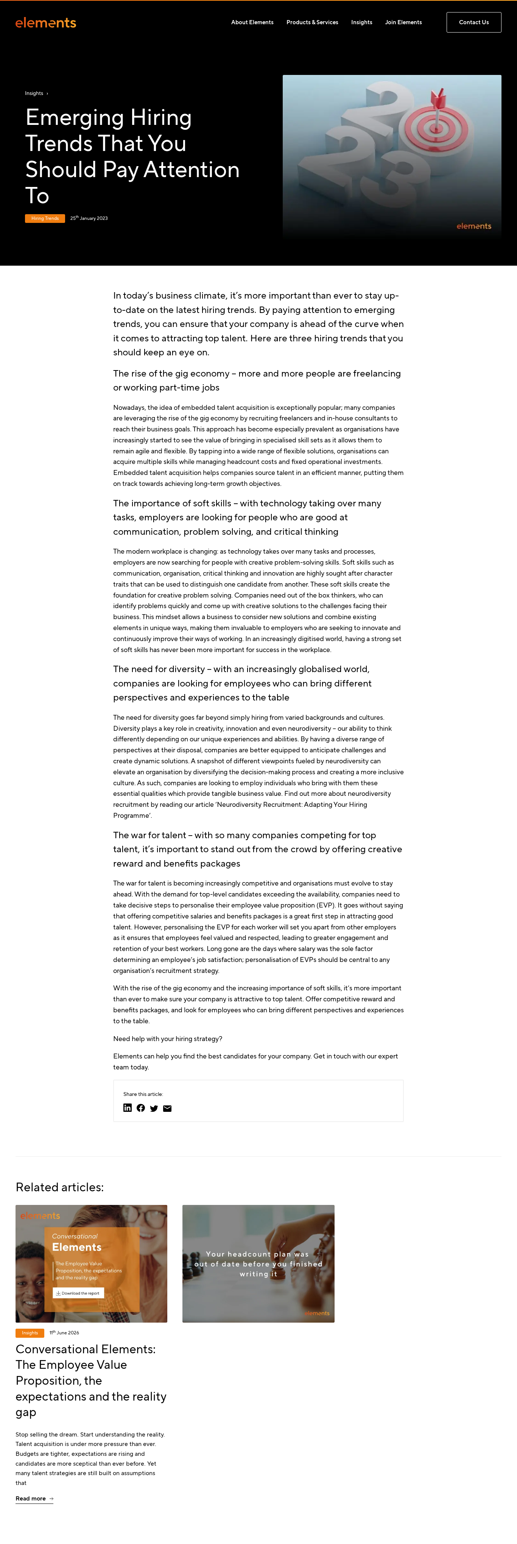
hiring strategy (197, 1039)
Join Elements (403, 22)
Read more (31, 1498)
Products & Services (312, 22)
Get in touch (332, 1056)
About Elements (252, 22)
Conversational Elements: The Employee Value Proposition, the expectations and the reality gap (91, 1380)
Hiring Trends (45, 218)
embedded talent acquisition (225, 407)
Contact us (474, 22)
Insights (361, 22)
